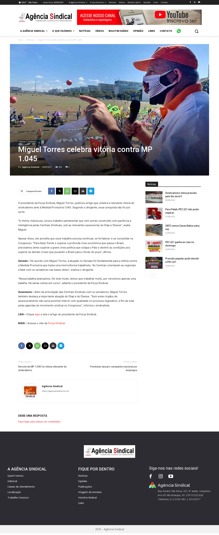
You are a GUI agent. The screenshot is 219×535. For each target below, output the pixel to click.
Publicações (85, 486)
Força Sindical (56, 323)
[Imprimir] (83, 191)
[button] (196, 31)
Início (20, 39)
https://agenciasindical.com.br (55, 391)
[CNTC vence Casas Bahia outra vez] (154, 230)
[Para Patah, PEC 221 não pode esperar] (154, 214)
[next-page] (153, 275)
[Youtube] (199, 2)
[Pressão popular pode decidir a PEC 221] (154, 263)
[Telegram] (90, 191)
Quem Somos (15, 475)
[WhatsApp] (67, 191)
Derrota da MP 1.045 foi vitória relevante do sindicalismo (42, 368)
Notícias (30, 39)
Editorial (12, 481)
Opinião (82, 481)
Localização (14, 492)
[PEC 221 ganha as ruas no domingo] (154, 246)
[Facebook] (190, 2)
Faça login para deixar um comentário (39, 421)
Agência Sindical (30, 167)
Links (81, 503)
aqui (37, 314)
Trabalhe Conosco (18, 497)
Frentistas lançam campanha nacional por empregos (113, 368)
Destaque (32, 141)
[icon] (178, 29)
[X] (59, 191)
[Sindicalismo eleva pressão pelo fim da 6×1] (154, 197)
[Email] (75, 191)
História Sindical (87, 497)
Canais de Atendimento (21, 486)
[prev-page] (147, 275)
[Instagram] (194, 2)
